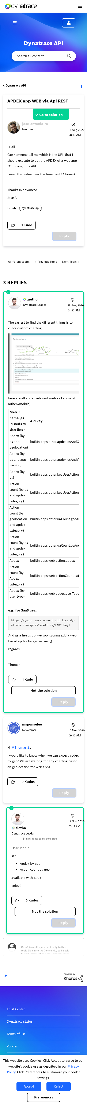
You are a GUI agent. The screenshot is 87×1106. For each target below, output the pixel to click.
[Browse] (17, 22)
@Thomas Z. (20, 747)
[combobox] (43, 56)
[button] (28, 1086)
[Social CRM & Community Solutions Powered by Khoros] (73, 977)
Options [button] (81, 85)
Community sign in (68, 23)
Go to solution (51, 115)
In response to (41, 838)
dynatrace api (30, 208)
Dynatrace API (15, 85)
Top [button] (6, 976)
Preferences (43, 1097)
